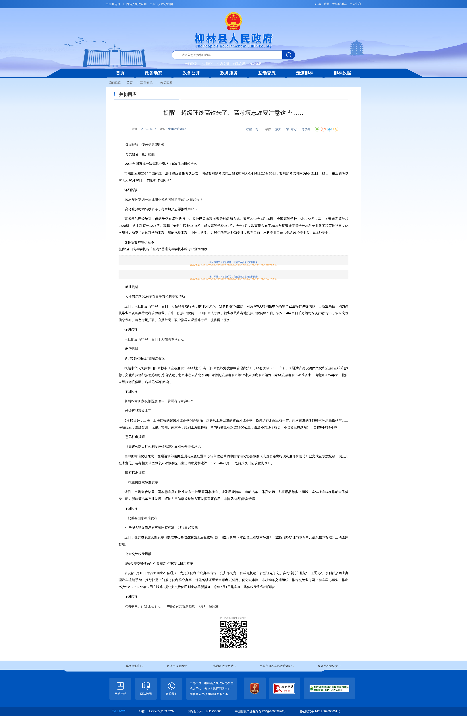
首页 (120, 72)
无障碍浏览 (339, 3)
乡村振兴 (207, 63)
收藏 (249, 129)
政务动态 (153, 72)
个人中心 (355, 3)
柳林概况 (255, 63)
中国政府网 (113, 4)
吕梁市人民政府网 (161, 4)
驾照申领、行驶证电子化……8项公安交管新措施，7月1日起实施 (171, 606)
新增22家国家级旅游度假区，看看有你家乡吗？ (159, 401)
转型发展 (239, 63)
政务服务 (229, 72)
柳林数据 (342, 72)
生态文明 (223, 63)
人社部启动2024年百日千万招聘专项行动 (154, 339)
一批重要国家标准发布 (140, 518)
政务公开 (191, 72)
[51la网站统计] (118, 711)
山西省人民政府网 (135, 4)
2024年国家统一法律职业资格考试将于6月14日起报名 (163, 199)
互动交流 (267, 72)
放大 (278, 129)
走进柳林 (304, 72)
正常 (286, 129)
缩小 (294, 129)
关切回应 (166, 82)
